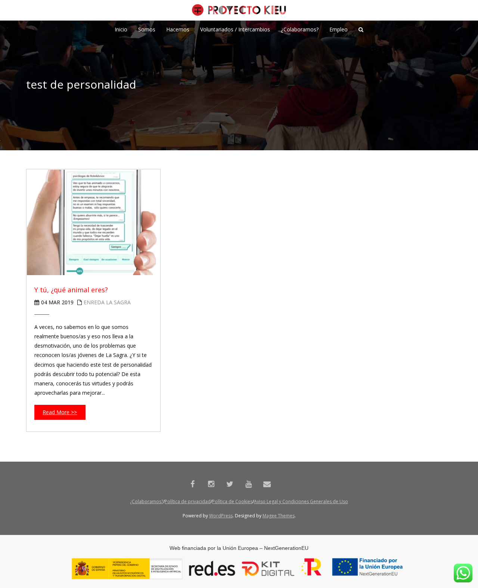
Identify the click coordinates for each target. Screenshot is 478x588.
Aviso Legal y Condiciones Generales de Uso (301, 501)
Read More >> (60, 412)
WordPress (221, 515)
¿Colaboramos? (146, 501)
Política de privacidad (188, 501)
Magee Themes (279, 515)
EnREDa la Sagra (107, 302)
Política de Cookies (232, 501)
